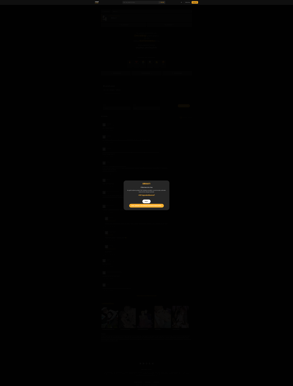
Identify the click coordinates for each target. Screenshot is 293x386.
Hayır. (146, 201)
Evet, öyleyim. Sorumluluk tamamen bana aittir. (146, 205)
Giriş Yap (187, 2)
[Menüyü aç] (181, 2)
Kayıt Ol (195, 2)
